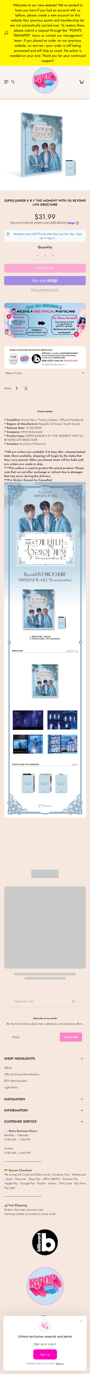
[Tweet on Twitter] (26, 388)
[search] (13, 81)
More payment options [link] (45, 290)
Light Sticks (11, 1087)
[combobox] (45, 1001)
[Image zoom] (45, 145)
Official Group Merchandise (21, 1074)
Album (8, 1068)
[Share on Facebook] (16, 388)
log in (51, 238)
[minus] (37, 255)
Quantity (45, 247)
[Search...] (74, 1001)
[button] (45, 268)
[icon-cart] (81, 81)
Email (15, 1037)
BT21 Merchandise (15, 1081)
